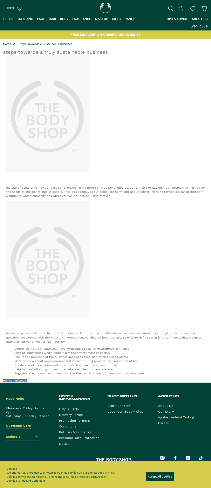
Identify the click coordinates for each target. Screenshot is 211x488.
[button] (10, 19)
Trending (25, 19)
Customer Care (18, 426)
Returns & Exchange (75, 432)
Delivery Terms (71, 415)
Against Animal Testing (176, 417)
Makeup (101, 19)
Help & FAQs (69, 409)
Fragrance (81, 19)
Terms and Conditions (31, 480)
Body (64, 19)
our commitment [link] (15, 380)
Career (163, 423)
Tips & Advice (177, 19)
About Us (165, 406)
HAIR (52, 19)
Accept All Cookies (160, 476)
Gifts (116, 19)
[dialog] (105, 474)
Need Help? (15, 398)
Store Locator (119, 406)
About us (200, 19)
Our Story (166, 411)
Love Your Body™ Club (125, 411)
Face (41, 19)
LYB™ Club (199, 26)
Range (130, 19)
